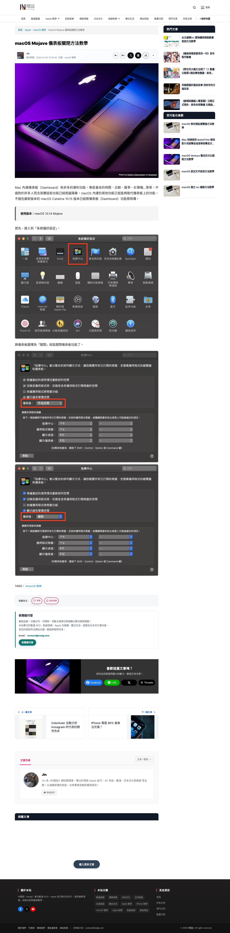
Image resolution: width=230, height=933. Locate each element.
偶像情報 (113, 897)
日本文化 (126, 897)
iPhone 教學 (141, 904)
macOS (86, 193)
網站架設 (144, 910)
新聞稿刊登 (27, 642)
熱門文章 (160, 908)
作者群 (31, 928)
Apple (28, 30)
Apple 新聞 (117, 910)
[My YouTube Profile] (33, 909)
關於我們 (22, 928)
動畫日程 (160, 914)
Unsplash (152, 175)
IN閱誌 (191, 928)
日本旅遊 (139, 897)
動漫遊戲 (100, 897)
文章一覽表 (142, 759)
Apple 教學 (127, 904)
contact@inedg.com (38, 635)
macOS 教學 (39, 30)
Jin (28, 53)
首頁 (20, 30)
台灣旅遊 (100, 904)
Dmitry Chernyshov (136, 175)
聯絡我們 (51, 792)
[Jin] (20, 55)
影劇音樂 (131, 910)
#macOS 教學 (33, 586)
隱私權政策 (52, 928)
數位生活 (113, 904)
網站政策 (64, 928)
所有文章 (160, 903)
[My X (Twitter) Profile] (26, 909)
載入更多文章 (86, 864)
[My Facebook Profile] (20, 909)
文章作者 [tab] (25, 760)
